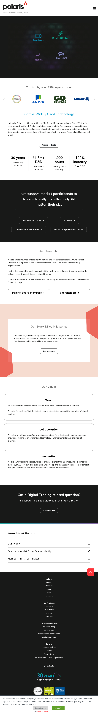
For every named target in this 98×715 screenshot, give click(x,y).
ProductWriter (49, 610)
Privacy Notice (49, 654)
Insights (49, 589)
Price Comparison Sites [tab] (67, 229)
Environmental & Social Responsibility (29, 551)
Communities (49, 630)
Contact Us (49, 596)
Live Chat (49, 617)
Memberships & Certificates (23, 558)
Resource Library (49, 627)
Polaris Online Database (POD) (49, 634)
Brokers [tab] (68, 220)
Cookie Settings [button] (40, 708)
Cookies (49, 650)
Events (49, 593)
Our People (14, 543)
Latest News (49, 586)
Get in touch (49, 510)
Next (94, 99)
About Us (49, 582)
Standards (49, 606)
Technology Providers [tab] (27, 229)
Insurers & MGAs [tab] (32, 220)
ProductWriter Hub (49, 637)
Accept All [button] (58, 708)
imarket (49, 613)
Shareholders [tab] (68, 292)
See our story (49, 351)
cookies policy (42, 711)
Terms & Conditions (49, 647)
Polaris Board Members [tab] (27, 292)
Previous (4, 99)
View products (49, 145)
